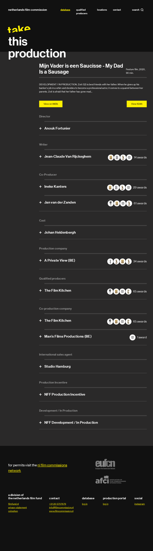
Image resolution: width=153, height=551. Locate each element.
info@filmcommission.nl (61, 507)
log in (84, 504)
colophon (13, 511)
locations (102, 9)
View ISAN (136, 103)
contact (117, 9)
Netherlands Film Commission (27, 10)
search (136, 10)
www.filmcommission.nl (61, 511)
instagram (139, 504)
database (65, 9)
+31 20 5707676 (57, 504)
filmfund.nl (13, 504)
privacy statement (17, 507)
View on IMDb (51, 103)
